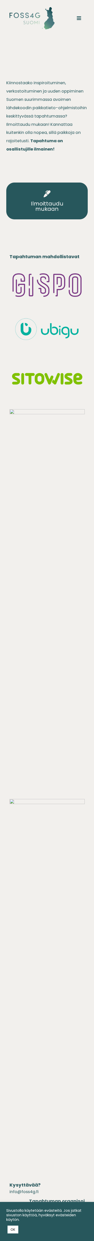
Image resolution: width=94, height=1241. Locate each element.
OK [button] (13, 1229)
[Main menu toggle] (79, 18)
